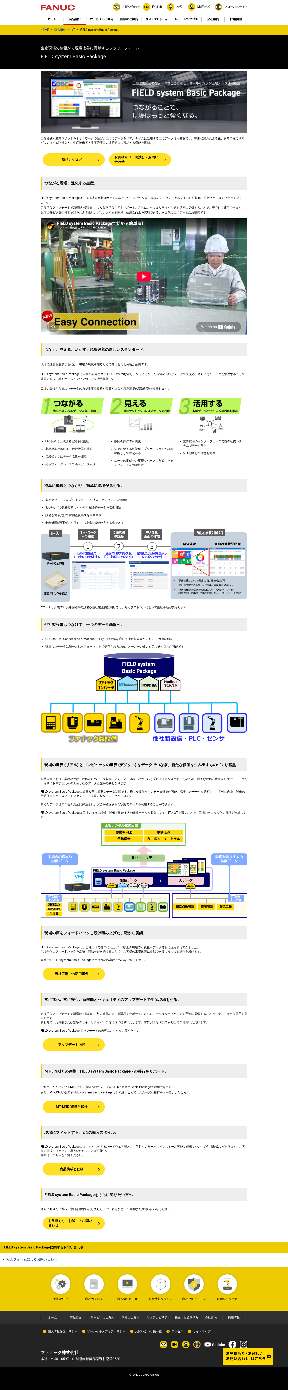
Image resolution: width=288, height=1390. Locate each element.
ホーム (52, 1317)
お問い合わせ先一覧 (148, 1331)
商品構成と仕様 (71, 1169)
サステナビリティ (158, 1317)
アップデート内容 (71, 1045)
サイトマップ (202, 1331)
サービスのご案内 (102, 1317)
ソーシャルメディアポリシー (106, 1331)
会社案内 (211, 1317)
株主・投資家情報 (186, 1317)
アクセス (177, 1331)
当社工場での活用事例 (72, 974)
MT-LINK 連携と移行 (71, 1106)
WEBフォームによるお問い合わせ (31, 1259)
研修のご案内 (130, 1317)
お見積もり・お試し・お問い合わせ (136, 159)
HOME (45, 29)
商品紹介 (60, 29)
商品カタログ (72, 160)
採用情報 (234, 1317)
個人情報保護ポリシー (62, 1331)
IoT (73, 29)
